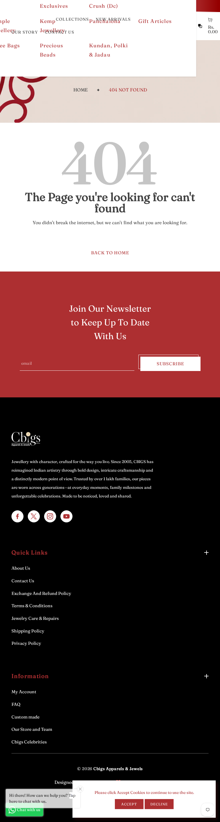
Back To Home (110, 252)
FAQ (15, 704)
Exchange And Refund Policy (41, 593)
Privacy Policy (26, 643)
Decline (159, 804)
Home (80, 90)
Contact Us (22, 580)
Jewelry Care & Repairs (35, 618)
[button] (210, 20)
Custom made (25, 717)
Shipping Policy (27, 631)
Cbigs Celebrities (29, 742)
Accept (129, 804)
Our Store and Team (31, 729)
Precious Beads (51, 50)
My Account (23, 691)
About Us (20, 568)
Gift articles (155, 21)
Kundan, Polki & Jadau (108, 50)
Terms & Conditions (31, 605)
